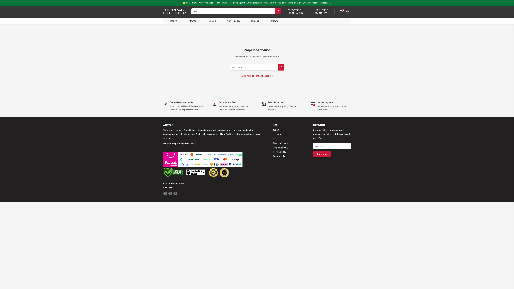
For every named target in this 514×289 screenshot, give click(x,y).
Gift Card (277, 130)
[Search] (278, 11)
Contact (277, 134)
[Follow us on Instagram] (170, 193)
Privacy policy (280, 156)
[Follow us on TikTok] (175, 193)
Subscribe (322, 154)
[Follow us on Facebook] (165, 193)
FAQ (275, 138)
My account (321, 12)
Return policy (279, 152)
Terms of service (281, 143)
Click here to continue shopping (257, 76)
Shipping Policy (280, 147)
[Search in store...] (281, 67)
